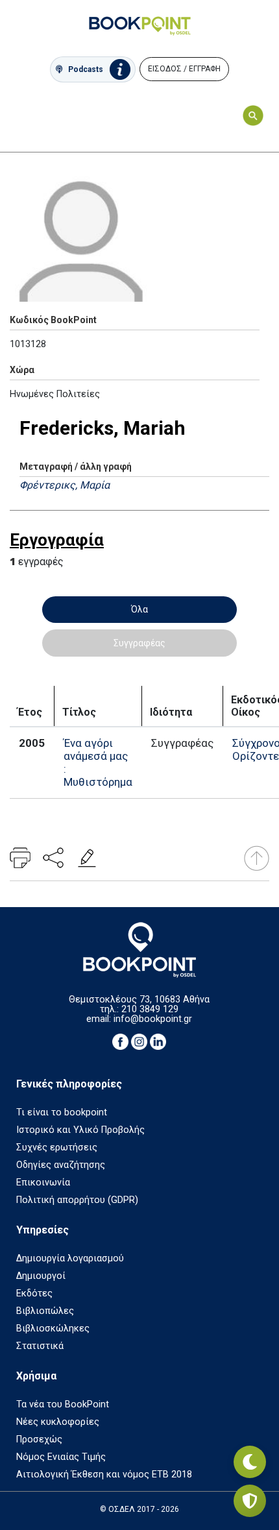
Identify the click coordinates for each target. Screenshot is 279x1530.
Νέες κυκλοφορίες (57, 1421)
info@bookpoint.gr (153, 1019)
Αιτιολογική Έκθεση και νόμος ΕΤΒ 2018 (104, 1474)
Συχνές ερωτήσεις (56, 1147)
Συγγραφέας (139, 643)
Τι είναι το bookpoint (61, 1112)
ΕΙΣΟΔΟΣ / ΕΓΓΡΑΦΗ (184, 68)
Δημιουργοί (41, 1275)
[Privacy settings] (250, 1501)
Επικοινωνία (43, 1182)
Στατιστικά (40, 1346)
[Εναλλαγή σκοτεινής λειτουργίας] (250, 1462)
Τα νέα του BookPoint (62, 1404)
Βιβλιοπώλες (45, 1311)
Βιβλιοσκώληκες (53, 1328)
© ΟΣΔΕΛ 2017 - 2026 (139, 1509)
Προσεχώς (39, 1439)
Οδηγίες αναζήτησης (60, 1165)
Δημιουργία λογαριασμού (70, 1258)
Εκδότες (34, 1293)
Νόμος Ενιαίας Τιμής (61, 1457)
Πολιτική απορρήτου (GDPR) (77, 1200)
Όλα (139, 609)
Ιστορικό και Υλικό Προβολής (80, 1129)
